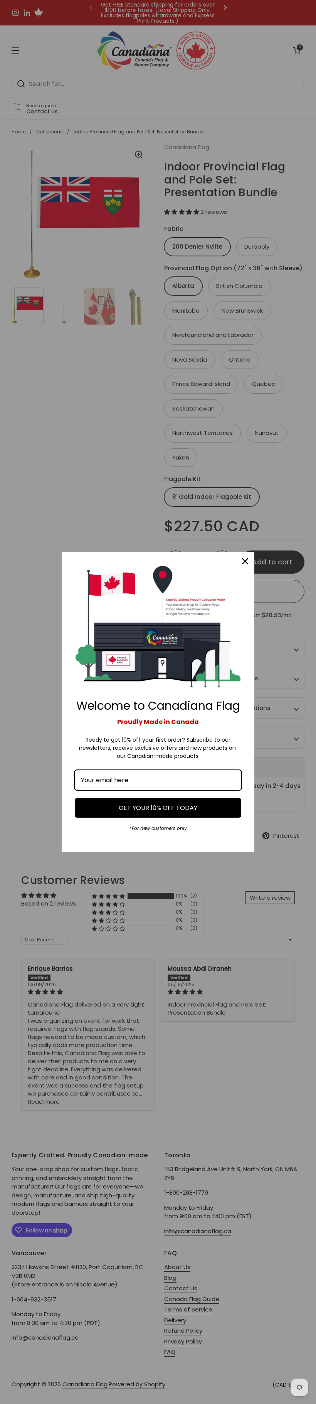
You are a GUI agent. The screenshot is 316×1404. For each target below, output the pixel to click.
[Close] (245, 561)
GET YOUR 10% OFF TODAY (158, 807)
